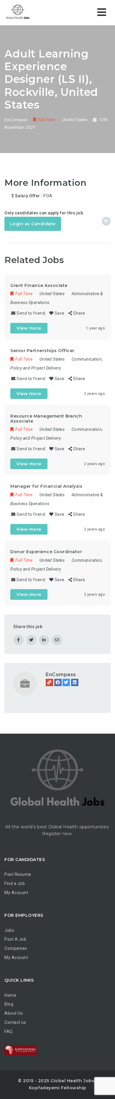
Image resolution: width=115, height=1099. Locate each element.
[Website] (49, 682)
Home (10, 995)
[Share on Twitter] (31, 640)
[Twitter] (66, 682)
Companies (15, 948)
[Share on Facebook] (18, 640)
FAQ (8, 1031)
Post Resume (17, 874)
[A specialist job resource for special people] (29, 12)
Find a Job (14, 883)
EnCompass (61, 674)
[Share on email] (57, 640)
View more (29, 328)
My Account (16, 892)
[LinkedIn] (74, 682)
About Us (13, 1013)
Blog (8, 1004)
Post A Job (15, 939)
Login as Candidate (32, 223)
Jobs (9, 930)
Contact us (15, 1022)
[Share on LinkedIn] (44, 640)
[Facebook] (58, 682)
